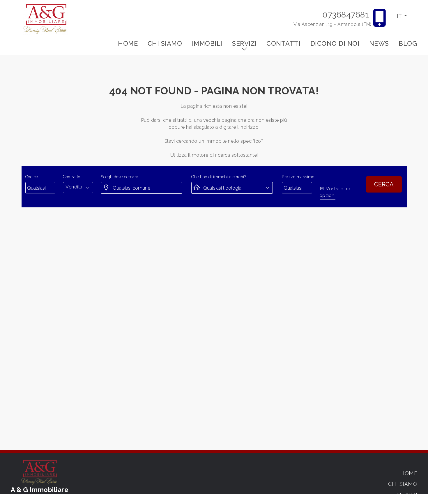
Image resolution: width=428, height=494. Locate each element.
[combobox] (78, 187)
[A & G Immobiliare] (46, 18)
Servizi (244, 43)
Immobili (207, 43)
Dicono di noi (335, 43)
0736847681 (345, 15)
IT (400, 16)
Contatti (283, 43)
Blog (408, 43)
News (379, 43)
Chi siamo (165, 43)
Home (128, 43)
